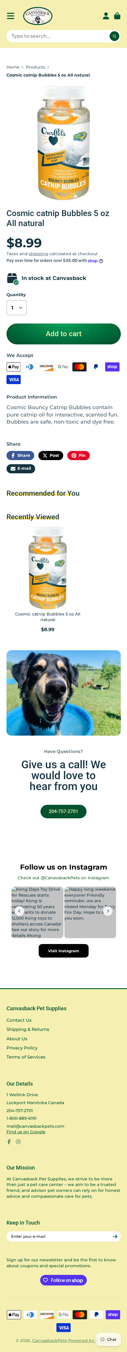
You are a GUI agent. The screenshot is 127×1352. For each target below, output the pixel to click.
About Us (16, 1038)
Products (35, 67)
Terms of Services (25, 1057)
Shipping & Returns (27, 1029)
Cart (117, 15)
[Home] (38, 16)
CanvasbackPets (49, 1340)
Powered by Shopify (90, 1340)
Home (12, 67)
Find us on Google (25, 1131)
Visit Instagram (63, 950)
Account (106, 15)
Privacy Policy (22, 1048)
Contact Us (19, 1020)
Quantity (16, 294)
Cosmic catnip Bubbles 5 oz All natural (47, 580)
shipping (38, 253)
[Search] (115, 36)
